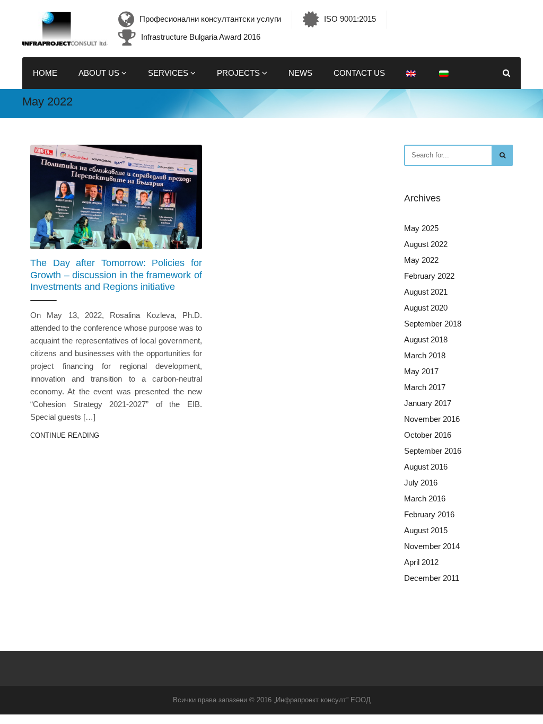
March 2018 (424, 355)
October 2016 (427, 434)
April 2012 (421, 562)
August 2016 (426, 466)
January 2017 (427, 403)
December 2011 (431, 577)
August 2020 (426, 307)
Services (169, 72)
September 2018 (432, 323)
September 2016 (432, 450)
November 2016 (432, 418)
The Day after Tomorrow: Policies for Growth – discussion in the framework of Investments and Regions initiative (116, 275)
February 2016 (429, 514)
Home (45, 72)
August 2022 (426, 244)
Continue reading (64, 435)
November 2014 (432, 546)
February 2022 (429, 275)
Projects (239, 72)
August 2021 (426, 291)
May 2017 (421, 371)
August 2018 (426, 339)
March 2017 (424, 387)
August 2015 (426, 530)
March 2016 (424, 498)
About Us (99, 72)
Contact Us (359, 72)
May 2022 (421, 259)
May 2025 (421, 228)
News (300, 72)
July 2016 (420, 482)
